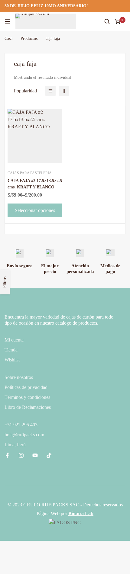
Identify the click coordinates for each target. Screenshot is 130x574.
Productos (29, 38)
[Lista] (50, 91)
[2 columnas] (64, 91)
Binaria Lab (80, 513)
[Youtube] (35, 455)
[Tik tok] (49, 455)
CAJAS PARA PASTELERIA (30, 173)
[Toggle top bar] (124, 6)
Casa (8, 38)
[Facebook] (7, 455)
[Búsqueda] (107, 21)
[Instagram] (21, 455)
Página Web (48, 513)
